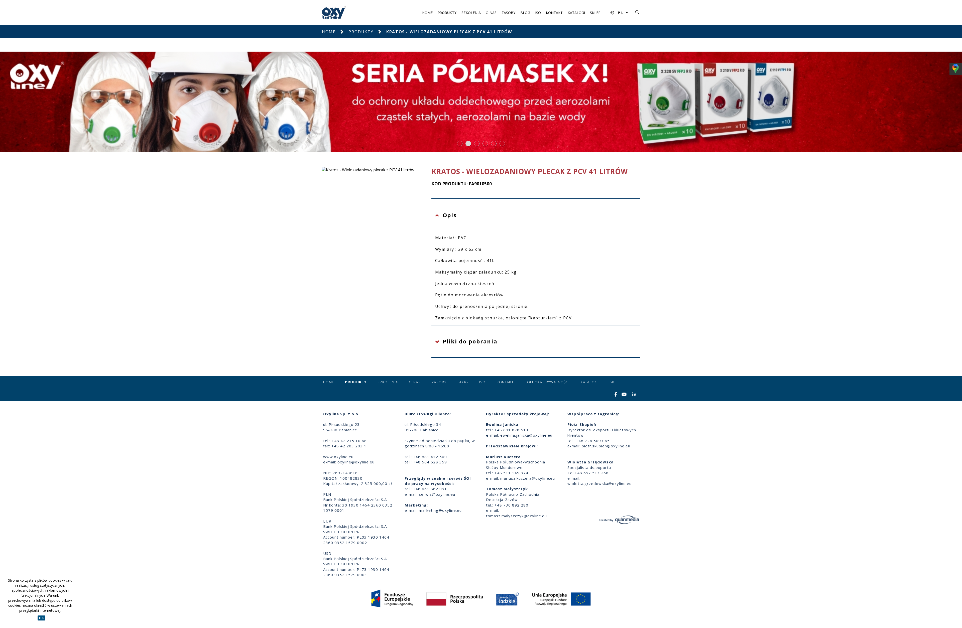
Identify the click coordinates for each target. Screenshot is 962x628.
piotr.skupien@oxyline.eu (606, 445)
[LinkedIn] (634, 395)
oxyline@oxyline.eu (356, 461)
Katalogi (576, 12)
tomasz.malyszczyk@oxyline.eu (516, 515)
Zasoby (508, 12)
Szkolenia (471, 12)
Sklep (595, 12)
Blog (525, 12)
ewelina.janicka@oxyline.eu (526, 435)
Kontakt (554, 12)
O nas (491, 12)
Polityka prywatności (547, 382)
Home (427, 12)
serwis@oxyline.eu (437, 494)
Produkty (447, 12)
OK (41, 617)
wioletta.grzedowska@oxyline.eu (599, 483)
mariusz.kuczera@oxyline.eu (527, 478)
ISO (538, 12)
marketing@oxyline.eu (440, 510)
